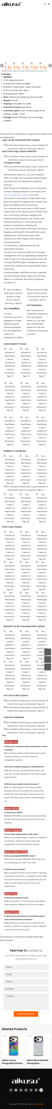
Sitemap (40, 1104)
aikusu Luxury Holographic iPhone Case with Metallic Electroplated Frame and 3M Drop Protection (12, 1062)
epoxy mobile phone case (15, 195)
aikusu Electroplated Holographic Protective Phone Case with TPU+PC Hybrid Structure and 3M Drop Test (37, 1062)
